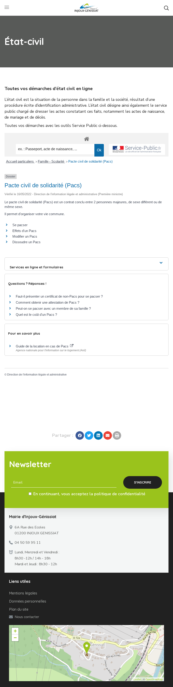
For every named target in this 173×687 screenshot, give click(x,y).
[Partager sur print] (117, 435)
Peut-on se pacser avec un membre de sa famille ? (53, 308)
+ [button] (15, 631)
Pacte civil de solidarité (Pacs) (90, 161)
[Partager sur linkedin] (98, 435)
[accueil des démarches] (86, 139)
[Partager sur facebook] (79, 435)
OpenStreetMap (154, 679)
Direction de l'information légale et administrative (37, 374)
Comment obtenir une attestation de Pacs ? (47, 302)
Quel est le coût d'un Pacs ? (36, 314)
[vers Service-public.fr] (137, 149)
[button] (166, 8)
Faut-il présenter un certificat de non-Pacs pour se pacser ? (59, 296)
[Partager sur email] (107, 435)
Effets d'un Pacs (24, 231)
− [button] (15, 638)
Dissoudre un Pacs (26, 242)
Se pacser (19, 225)
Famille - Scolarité (51, 161)
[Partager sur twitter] (89, 435)
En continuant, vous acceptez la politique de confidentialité (89, 494)
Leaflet (137, 679)
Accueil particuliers (20, 161)
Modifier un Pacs (24, 236)
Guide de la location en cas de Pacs (42, 346)
